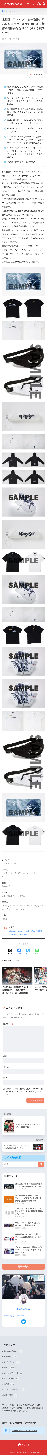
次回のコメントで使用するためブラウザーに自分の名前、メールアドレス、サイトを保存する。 (24, 1092)
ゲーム (17, 960)
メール (6, 1067)
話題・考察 (11, 1395)
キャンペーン (12, 1362)
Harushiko (23, 1309)
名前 (5, 1056)
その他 (9, 1384)
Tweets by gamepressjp (14, 1316)
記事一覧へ (23, 1266)
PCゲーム (10, 1357)
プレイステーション (14, 1389)
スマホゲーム (12, 1379)
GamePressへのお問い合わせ (24, 1431)
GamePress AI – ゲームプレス (24, 4)
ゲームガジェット (13, 1373)
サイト (6, 1078)
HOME (25, 1444)
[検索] (41, 1164)
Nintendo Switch (13, 1351)
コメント (8, 1024)
